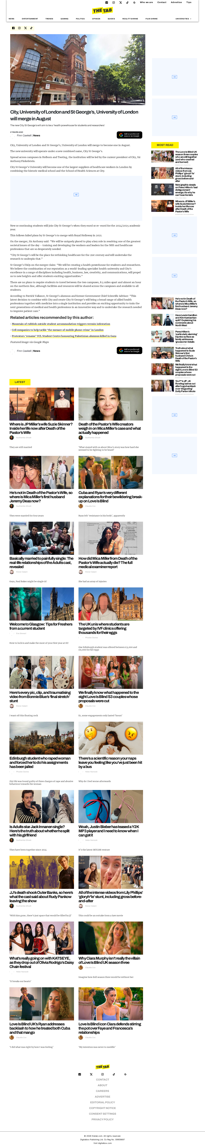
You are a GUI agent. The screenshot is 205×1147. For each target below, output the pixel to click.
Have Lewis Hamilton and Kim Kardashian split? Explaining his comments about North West (186, 320)
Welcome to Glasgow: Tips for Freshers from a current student (40, 626)
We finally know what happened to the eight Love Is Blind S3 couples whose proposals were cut (108, 696)
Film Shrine (152, 19)
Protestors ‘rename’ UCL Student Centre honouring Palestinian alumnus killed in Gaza (64, 336)
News (11, 19)
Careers (102, 1091)
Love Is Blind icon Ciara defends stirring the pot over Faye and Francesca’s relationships (109, 1028)
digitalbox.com (105, 1143)
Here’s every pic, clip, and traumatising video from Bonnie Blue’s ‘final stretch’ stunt (40, 696)
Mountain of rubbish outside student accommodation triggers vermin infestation (61, 323)
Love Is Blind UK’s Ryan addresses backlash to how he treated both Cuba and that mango (39, 1028)
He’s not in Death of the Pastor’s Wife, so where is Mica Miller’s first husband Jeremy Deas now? (40, 497)
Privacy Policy (103, 1119)
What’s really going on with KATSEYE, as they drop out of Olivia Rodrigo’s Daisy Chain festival (41, 962)
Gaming (64, 19)
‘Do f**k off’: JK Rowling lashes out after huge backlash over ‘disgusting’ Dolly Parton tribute (185, 386)
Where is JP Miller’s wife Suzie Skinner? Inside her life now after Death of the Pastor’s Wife (40, 428)
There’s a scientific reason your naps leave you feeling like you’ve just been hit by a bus (110, 762)
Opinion (96, 19)
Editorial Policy (102, 1102)
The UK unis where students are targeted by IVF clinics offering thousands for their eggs (103, 628)
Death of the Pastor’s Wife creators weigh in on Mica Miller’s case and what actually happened (109, 428)
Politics (80, 19)
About (102, 1085)
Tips (188, 2)
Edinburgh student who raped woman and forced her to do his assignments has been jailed (39, 762)
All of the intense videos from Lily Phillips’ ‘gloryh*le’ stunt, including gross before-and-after (110, 896)
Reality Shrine (130, 19)
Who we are (146, 2)
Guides (111, 19)
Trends (49, 19)
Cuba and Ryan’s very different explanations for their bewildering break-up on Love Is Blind (110, 497)
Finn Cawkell (24, 135)
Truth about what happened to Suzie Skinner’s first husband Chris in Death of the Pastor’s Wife (186, 354)
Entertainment (30, 19)
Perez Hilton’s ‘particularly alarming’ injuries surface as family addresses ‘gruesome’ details (186, 336)
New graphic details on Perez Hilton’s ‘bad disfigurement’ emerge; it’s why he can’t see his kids (186, 190)
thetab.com (97, 1136)
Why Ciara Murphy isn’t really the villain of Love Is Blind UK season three (109, 960)
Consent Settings (102, 1113)
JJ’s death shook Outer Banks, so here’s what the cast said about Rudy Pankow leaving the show (41, 896)
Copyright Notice (102, 1108)
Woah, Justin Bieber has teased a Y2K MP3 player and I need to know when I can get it (108, 831)
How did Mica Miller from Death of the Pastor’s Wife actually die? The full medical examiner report (107, 562)
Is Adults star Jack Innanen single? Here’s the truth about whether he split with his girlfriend (39, 831)
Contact (161, 2)
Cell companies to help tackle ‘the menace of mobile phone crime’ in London (58, 329)
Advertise (176, 2)
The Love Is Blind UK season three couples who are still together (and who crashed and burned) (186, 157)
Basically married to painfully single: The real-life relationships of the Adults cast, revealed (41, 562)
